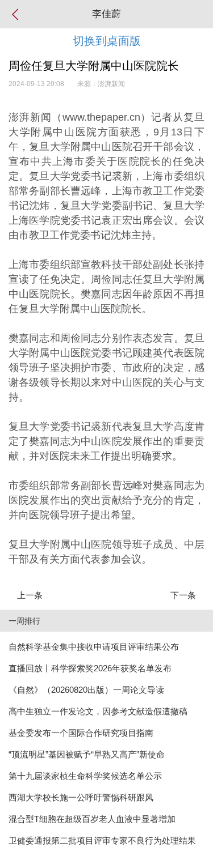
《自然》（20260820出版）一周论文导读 (86, 690)
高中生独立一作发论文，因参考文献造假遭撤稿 (98, 711)
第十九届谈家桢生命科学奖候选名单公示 (85, 776)
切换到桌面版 (107, 41)
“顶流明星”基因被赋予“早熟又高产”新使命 (87, 754)
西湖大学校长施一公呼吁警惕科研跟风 (81, 797)
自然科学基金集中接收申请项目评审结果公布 (94, 646)
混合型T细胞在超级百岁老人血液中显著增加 (92, 819)
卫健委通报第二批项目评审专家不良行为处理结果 (102, 840)
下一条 (183, 595)
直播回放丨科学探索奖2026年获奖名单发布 (90, 668)
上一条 (30, 595)
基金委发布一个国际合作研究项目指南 (81, 733)
